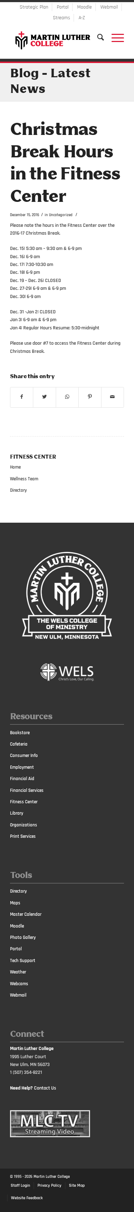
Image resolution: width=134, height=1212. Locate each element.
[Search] (97, 37)
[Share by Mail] (112, 396)
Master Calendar (25, 914)
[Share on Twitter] (44, 396)
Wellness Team (24, 479)
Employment (22, 767)
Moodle (84, 7)
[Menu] (114, 37)
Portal (63, 7)
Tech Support (22, 960)
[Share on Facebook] (21, 396)
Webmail (109, 7)
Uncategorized (61, 215)
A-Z (82, 18)
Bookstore (20, 733)
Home (15, 467)
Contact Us (45, 1088)
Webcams (19, 984)
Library (16, 813)
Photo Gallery (23, 937)
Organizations (23, 825)
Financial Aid (22, 779)
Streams (61, 18)
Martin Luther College (52, 1176)
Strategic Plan (34, 7)
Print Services (23, 836)
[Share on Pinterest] (90, 396)
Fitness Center (24, 802)
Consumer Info (24, 755)
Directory (18, 490)
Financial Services (27, 790)
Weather (18, 972)
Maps (15, 903)
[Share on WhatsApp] (67, 396)
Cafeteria (19, 744)
